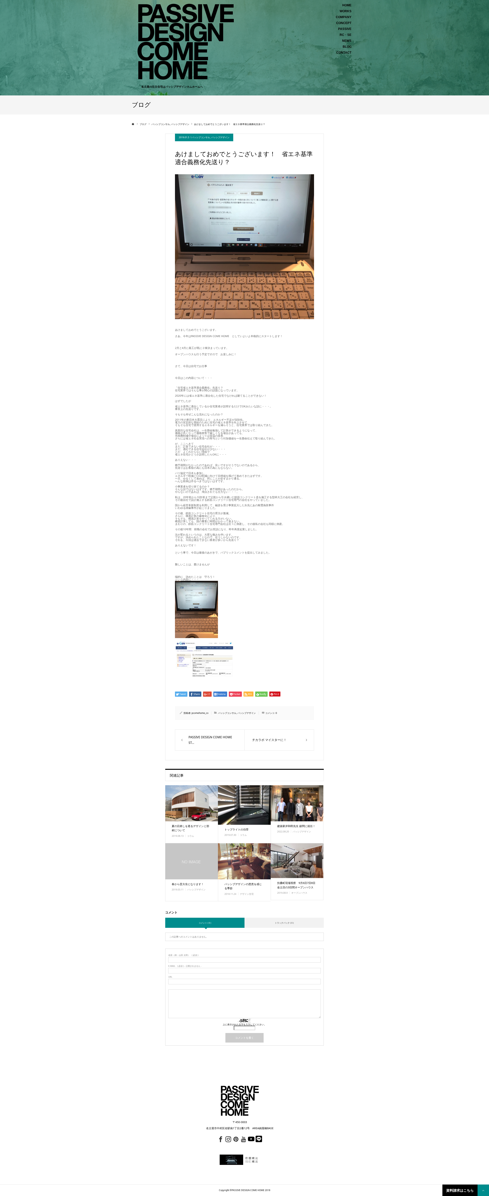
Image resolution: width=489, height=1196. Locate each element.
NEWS (346, 40)
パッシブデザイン (220, 137)
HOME (346, 5)
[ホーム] (133, 124)
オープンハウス (299, 892)
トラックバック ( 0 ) (284, 922)
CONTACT (343, 52)
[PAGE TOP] (483, 1190)
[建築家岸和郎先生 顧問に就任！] (297, 803)
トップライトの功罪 (236, 829)
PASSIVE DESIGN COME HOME (248, 1190)
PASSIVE (344, 29)
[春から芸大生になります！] (191, 861)
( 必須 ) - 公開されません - (185, 966)
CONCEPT (343, 23)
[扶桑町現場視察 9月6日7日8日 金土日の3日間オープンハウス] (297, 860)
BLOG (347, 46)
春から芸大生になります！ (188, 884)
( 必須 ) (183, 955)
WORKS (345, 11)
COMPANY (343, 17)
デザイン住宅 (247, 894)
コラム (190, 836)
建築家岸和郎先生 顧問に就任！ (296, 826)
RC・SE (345, 34)
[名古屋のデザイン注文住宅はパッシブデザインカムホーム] (186, 41)
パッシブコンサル (201, 137)
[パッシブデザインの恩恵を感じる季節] (244, 861)
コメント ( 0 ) (205, 922)
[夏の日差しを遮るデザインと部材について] (191, 803)
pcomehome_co (200, 713)
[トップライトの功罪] (244, 805)
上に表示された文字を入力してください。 (244, 1024)
